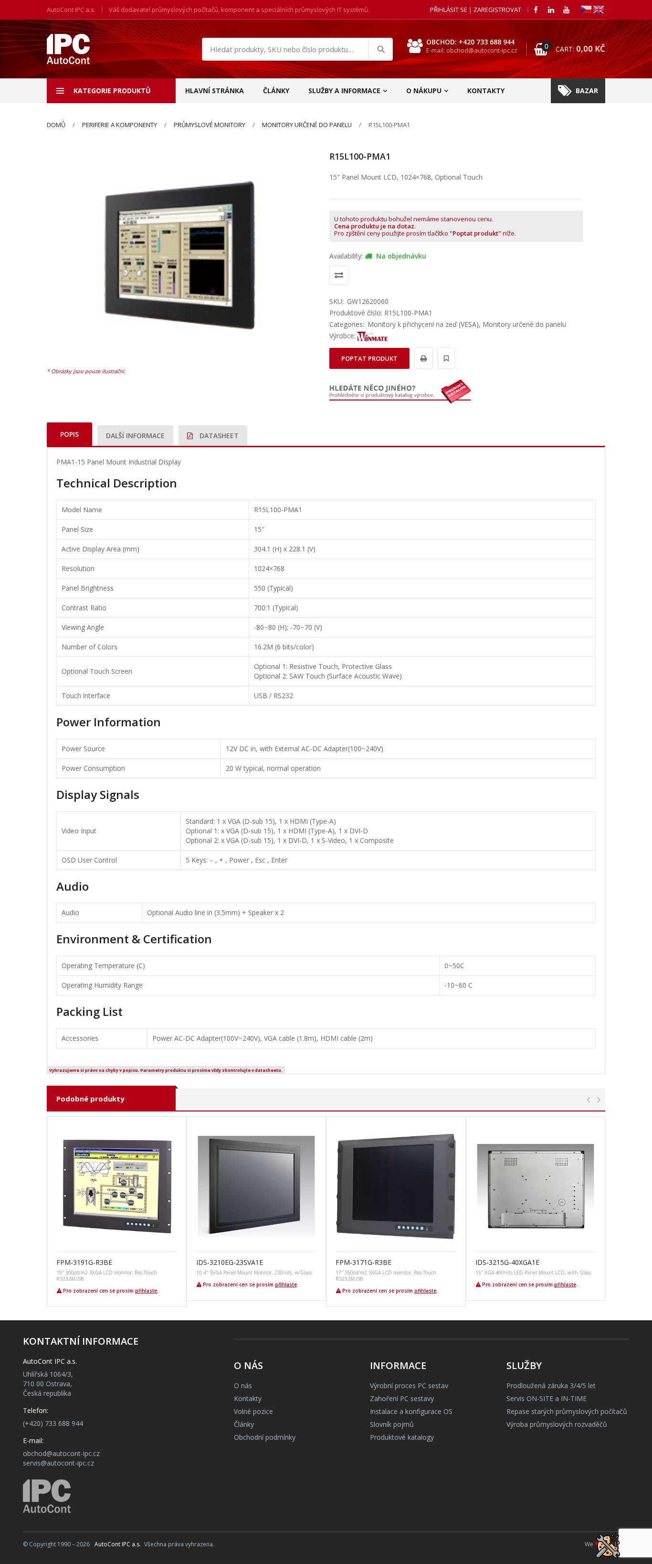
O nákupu (424, 90)
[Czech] (586, 8)
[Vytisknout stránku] (422, 358)
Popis (69, 434)
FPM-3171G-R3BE (363, 1262)
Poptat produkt (369, 358)
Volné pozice (253, 1411)
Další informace (135, 435)
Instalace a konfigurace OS (411, 1411)
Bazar (587, 90)
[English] (599, 8)
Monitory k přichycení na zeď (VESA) (423, 324)
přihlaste (146, 1290)
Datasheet (218, 435)
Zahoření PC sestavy (402, 1398)
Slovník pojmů (392, 1424)
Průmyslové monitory (209, 124)
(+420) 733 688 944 (53, 1423)
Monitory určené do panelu (307, 124)
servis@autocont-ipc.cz (58, 1462)
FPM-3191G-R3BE (84, 1262)
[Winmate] (373, 335)
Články (276, 90)
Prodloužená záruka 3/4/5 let (551, 1385)
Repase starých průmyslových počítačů (566, 1411)
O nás (243, 1385)
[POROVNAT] (338, 275)
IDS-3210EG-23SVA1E (229, 1262)
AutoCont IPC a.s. (118, 1544)
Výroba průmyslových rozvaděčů (556, 1424)
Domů (56, 124)
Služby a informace (344, 90)
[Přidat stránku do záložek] (445, 358)
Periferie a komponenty (119, 124)
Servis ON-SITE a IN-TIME (546, 1398)
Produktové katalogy (402, 1437)
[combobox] (297, 49)
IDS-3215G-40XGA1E (507, 1262)
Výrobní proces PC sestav (409, 1385)
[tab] (69, 434)
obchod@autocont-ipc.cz (61, 1453)
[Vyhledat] (380, 49)
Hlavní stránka (214, 90)
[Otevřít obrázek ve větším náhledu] (181, 256)
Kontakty (486, 90)
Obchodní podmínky (264, 1437)
